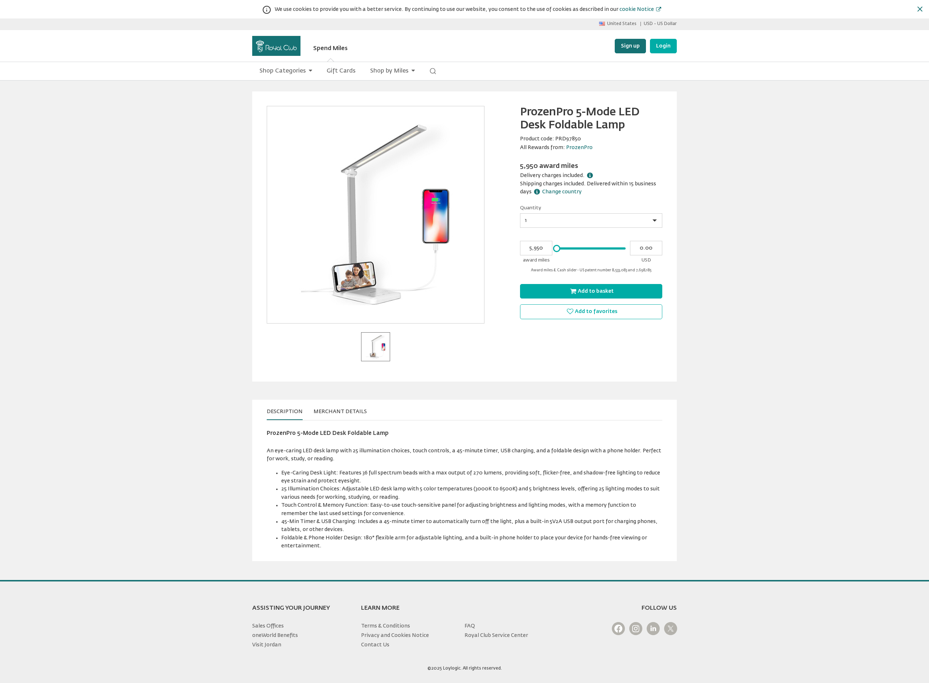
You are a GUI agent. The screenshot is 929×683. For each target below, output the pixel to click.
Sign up (630, 46)
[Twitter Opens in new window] (670, 628)
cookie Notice (636, 9)
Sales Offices (268, 626)
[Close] (920, 9)
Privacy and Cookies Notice (395, 635)
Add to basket (596, 291)
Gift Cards (341, 71)
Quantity (530, 208)
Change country (562, 191)
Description (285, 411)
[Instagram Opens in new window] (635, 628)
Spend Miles (330, 49)
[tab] (285, 411)
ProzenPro (579, 147)
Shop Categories (282, 71)
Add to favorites (596, 311)
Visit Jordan (266, 644)
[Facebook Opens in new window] (618, 628)
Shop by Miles (389, 71)
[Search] (433, 71)
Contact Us (375, 644)
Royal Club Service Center (496, 635)
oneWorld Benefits (275, 635)
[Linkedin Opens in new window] (653, 628)
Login (663, 46)
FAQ (469, 626)
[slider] (556, 248)
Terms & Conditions (385, 626)
